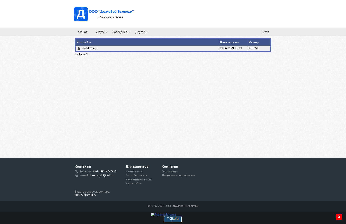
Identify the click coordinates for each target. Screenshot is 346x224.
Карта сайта (134, 183)
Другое (140, 32)
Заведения (120, 32)
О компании (169, 171)
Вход (266, 32)
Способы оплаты (137, 175)
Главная (82, 32)
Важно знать (134, 171)
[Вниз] (339, 217)
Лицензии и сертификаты (178, 175)
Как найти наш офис (139, 179)
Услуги (100, 32)
